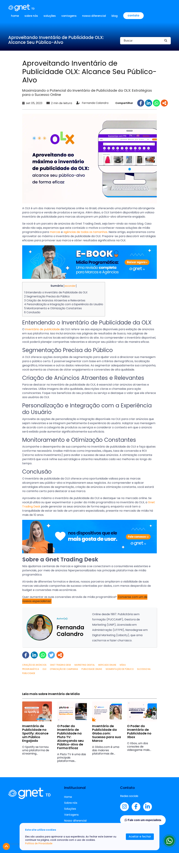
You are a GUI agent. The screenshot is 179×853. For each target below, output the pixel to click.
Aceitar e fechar (140, 836)
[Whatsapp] (169, 841)
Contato (133, 15)
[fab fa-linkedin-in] (147, 806)
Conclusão (32, 312)
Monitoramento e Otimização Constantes (53, 308)
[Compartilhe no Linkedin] (148, 103)
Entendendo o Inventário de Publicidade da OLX (55, 292)
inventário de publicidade (42, 329)
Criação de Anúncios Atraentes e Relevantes (54, 300)
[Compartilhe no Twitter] (51, 654)
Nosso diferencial (94, 16)
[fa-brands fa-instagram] (124, 806)
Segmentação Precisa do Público (47, 296)
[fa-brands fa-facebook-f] (136, 806)
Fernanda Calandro (95, 103)
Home (15, 16)
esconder (70, 286)
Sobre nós (31, 16)
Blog (115, 16)
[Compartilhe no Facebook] (140, 103)
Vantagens (69, 16)
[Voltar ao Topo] (6, 846)
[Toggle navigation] (168, 7)
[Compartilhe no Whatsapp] (156, 103)
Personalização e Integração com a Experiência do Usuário (63, 304)
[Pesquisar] (166, 40)
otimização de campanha (64, 669)
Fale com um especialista (144, 820)
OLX (44, 669)
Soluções (50, 16)
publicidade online (91, 669)
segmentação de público (120, 669)
